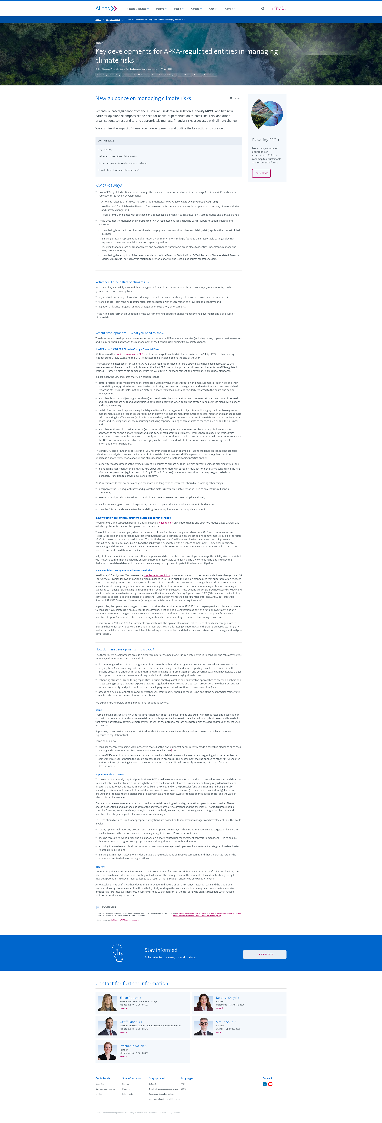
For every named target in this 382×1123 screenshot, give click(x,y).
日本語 (183, 1089)
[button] (169, 141)
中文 (183, 1084)
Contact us (100, 1084)
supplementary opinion (157, 575)
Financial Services (184, 75)
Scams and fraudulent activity (161, 1094)
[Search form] (262, 8)
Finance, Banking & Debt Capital (163, 75)
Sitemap (125, 1084)
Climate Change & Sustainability (108, 75)
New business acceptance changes (163, 1089)
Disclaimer (126, 1089)
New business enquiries (105, 1089)
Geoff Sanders (104, 69)
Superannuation (210, 75)
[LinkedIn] (265, 1084)
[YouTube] (270, 1084)
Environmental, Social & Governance (136, 75)
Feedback (99, 1094)
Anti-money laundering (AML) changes (165, 1099)
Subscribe (153, 1084)
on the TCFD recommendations (125, 920)
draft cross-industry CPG (129, 354)
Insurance (197, 75)
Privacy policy (128, 1094)
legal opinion (166, 522)
